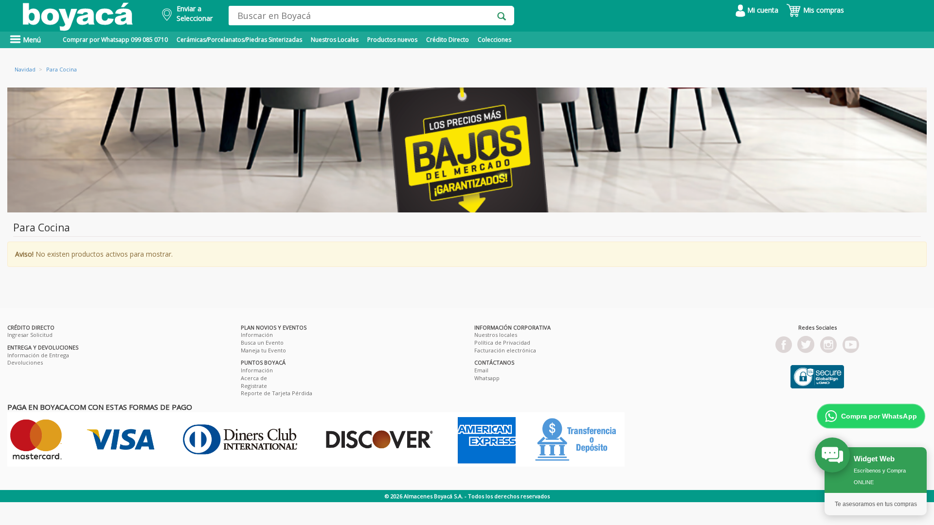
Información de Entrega (38, 355)
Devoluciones (25, 362)
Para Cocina (61, 69)
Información (257, 334)
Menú (31, 39)
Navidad (25, 69)
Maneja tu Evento (263, 350)
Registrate (254, 385)
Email (481, 370)
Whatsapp (487, 378)
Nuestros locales (495, 334)
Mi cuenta (761, 10)
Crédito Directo (447, 39)
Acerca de (254, 378)
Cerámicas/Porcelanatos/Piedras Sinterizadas (239, 39)
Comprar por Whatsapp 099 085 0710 (115, 39)
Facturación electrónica (505, 350)
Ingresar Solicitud (30, 334)
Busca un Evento (262, 342)
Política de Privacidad (502, 342)
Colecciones (494, 39)
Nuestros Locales (335, 39)
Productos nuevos (392, 39)
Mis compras (822, 10)
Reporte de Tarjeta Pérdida (276, 393)
